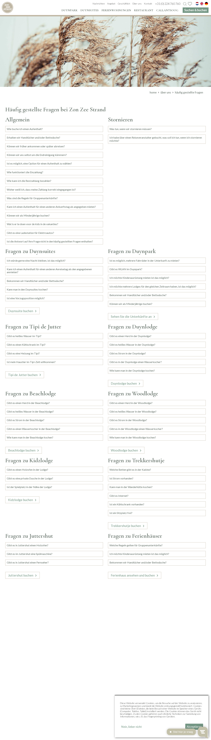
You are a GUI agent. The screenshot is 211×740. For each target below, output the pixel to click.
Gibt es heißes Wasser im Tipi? (24, 336)
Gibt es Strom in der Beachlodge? (25, 420)
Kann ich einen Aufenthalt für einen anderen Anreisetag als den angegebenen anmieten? (49, 271)
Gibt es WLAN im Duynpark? (125, 269)
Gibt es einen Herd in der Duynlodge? (130, 336)
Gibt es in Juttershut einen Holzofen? (27, 545)
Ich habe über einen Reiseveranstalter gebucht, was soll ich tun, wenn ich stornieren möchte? (155, 139)
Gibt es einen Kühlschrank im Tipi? (26, 344)
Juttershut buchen (20, 575)
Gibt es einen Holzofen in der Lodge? (27, 469)
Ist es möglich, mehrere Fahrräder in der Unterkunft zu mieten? (144, 260)
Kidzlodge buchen (20, 500)
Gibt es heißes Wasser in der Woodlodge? (132, 411)
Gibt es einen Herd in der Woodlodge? (130, 402)
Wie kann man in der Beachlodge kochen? (30, 437)
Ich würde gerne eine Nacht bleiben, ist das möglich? (36, 260)
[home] (7, 7)
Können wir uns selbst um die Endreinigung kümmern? (37, 154)
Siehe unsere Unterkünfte (104, 626)
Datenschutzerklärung (52, 734)
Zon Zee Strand (99, 700)
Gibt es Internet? (118, 495)
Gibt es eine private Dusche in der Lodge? (30, 478)
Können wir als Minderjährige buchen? (28, 215)
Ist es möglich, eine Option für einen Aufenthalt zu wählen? (39, 163)
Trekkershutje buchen (126, 526)
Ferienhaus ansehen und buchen (133, 575)
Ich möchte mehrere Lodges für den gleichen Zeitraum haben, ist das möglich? (152, 286)
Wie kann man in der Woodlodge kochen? (132, 437)
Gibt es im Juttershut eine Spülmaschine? (29, 553)
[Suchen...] (185, 4)
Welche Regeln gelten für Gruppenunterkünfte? (136, 545)
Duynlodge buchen (124, 383)
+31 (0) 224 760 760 (113, 665)
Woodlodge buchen (124, 450)
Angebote (94, 713)
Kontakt (93, 719)
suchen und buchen (26, 734)
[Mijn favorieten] (190, 4)
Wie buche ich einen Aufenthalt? (25, 128)
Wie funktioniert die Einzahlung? (25, 172)
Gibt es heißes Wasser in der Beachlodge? (30, 411)
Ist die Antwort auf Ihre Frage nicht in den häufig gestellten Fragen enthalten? (50, 241)
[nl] (197, 4)
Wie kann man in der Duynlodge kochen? (132, 370)
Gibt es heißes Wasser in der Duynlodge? (132, 344)
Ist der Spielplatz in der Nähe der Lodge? (29, 486)
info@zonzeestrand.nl (144, 665)
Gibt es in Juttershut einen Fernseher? (28, 562)
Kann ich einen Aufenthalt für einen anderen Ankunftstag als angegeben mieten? (51, 206)
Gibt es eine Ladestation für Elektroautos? (30, 232)
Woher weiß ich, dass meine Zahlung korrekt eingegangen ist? (41, 189)
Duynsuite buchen (20, 311)
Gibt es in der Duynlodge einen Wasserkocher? (135, 361)
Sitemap (101, 734)
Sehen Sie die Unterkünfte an (131, 316)
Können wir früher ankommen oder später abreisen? (36, 146)
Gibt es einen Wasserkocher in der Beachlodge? (33, 428)
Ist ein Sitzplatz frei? (120, 512)
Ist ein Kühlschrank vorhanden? (126, 504)
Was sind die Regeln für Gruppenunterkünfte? (32, 198)
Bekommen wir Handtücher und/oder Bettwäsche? (35, 280)
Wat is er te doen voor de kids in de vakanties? (32, 224)
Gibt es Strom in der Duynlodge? (127, 353)
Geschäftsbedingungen (81, 734)
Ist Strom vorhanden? (121, 478)
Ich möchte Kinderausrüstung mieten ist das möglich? (139, 277)
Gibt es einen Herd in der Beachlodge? (28, 402)
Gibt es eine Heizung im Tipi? (23, 353)
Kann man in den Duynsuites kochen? (27, 289)
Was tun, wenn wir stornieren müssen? (130, 128)
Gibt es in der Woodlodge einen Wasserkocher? (136, 428)
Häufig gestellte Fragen (102, 709)
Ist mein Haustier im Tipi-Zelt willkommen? (31, 361)
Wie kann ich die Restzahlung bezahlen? (29, 180)
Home (8, 734)
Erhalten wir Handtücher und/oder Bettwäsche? (33, 137)
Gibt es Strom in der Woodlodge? (128, 420)
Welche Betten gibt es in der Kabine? (130, 469)
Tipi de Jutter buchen (23, 375)
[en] (201, 4)
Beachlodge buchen (21, 450)
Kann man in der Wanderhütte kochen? (130, 486)
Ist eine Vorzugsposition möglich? (26, 298)
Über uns (93, 716)
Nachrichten (95, 706)
